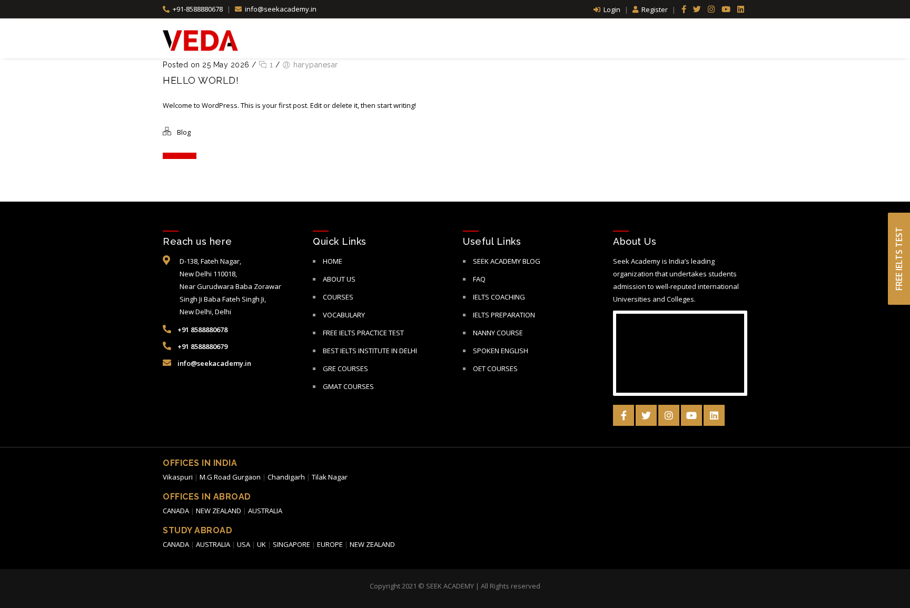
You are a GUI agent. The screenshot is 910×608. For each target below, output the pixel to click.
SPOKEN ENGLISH (500, 350)
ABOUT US (339, 279)
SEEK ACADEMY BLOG (506, 261)
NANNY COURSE (498, 332)
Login (612, 9)
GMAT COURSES (348, 386)
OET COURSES (495, 368)
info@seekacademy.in (279, 9)
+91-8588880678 (197, 9)
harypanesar (315, 65)
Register (654, 9)
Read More (177, 156)
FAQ (479, 279)
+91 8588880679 (202, 346)
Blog (184, 132)
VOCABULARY (344, 315)
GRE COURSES (345, 368)
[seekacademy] (200, 40)
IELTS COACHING (499, 297)
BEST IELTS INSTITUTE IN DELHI (370, 350)
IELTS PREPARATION (504, 315)
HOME (332, 261)
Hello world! (201, 80)
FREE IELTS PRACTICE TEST (363, 332)
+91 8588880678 (202, 329)
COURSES (338, 297)
